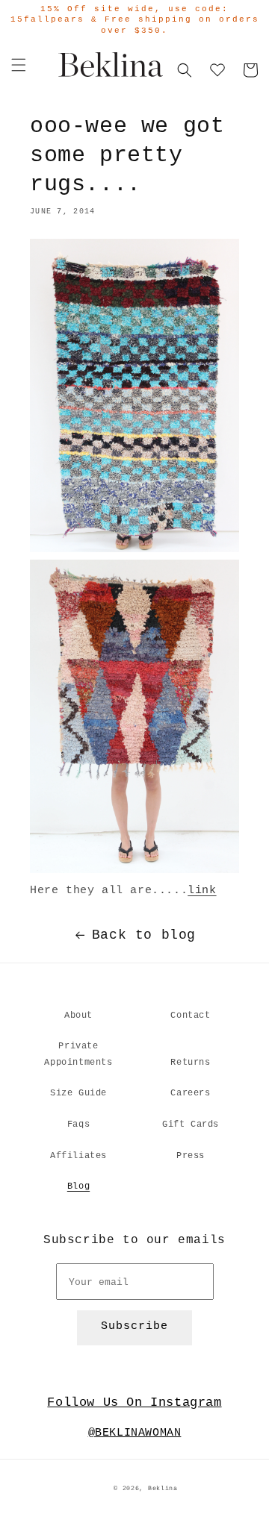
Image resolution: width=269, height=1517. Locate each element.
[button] (18, 65)
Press (190, 1156)
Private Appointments (78, 1054)
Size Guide (78, 1093)
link (202, 890)
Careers (190, 1093)
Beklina (163, 1488)
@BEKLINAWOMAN (135, 1433)
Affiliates (78, 1156)
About (78, 1015)
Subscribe (134, 1326)
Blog (78, 1186)
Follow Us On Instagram (134, 1402)
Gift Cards (190, 1124)
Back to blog (144, 935)
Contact (190, 1015)
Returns (190, 1062)
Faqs (78, 1124)
